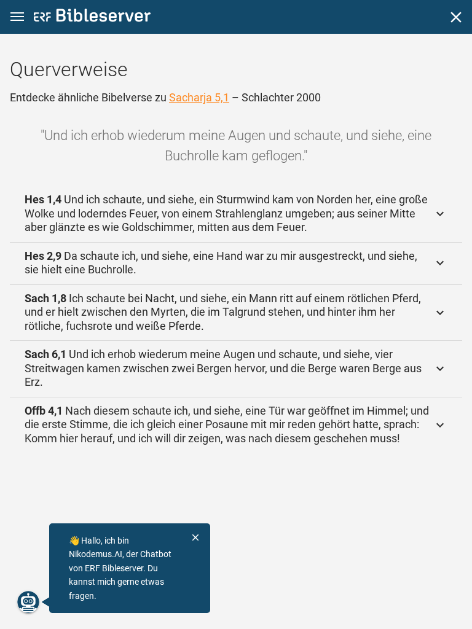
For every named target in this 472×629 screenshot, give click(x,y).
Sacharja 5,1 (199, 97)
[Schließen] (456, 17)
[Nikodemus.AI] (28, 602)
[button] (17, 16)
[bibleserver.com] (92, 17)
